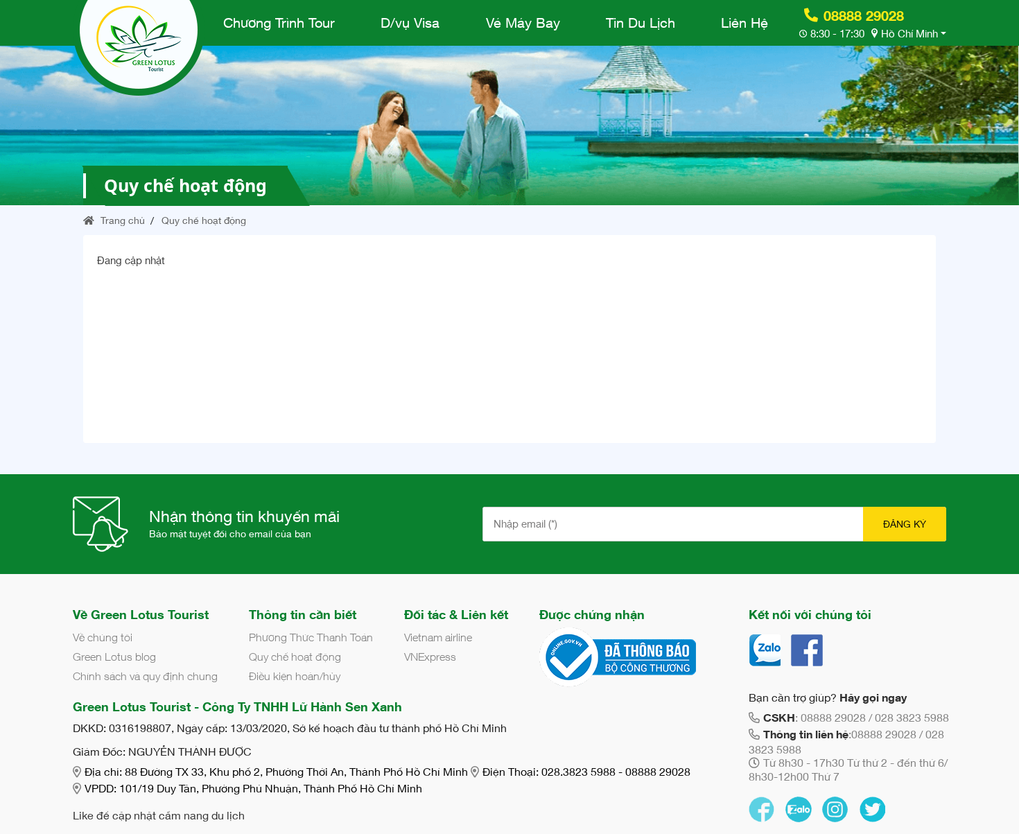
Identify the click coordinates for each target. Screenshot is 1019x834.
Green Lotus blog (114, 656)
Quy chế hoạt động (204, 220)
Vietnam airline (438, 637)
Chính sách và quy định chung (145, 676)
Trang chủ (121, 220)
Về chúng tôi (102, 637)
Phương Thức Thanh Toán (311, 637)
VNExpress (430, 656)
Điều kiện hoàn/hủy (294, 676)
